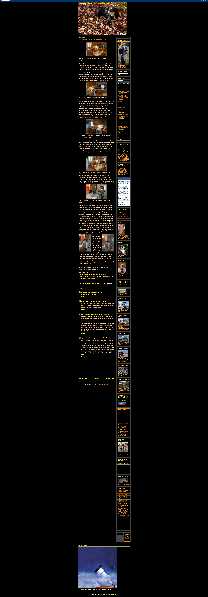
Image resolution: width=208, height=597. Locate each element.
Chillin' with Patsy (122, 101)
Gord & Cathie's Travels (123, 120)
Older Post (110, 379)
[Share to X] (109, 283)
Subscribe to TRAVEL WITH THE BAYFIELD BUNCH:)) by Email (127, 537)
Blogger (114, 594)
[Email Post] (104, 283)
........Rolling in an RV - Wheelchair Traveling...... (124, 96)
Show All (128, 140)
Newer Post (83, 379)
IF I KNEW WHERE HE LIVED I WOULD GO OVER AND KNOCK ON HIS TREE (123, 521)
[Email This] (107, 283)
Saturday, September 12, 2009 (93, 292)
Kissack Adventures (123, 126)
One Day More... (122, 137)
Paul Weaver (85, 301)
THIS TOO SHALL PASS (123, 503)
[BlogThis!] (108, 283)
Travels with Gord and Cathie (123, 115)
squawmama (85, 338)
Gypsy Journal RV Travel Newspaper (122, 86)
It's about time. (122, 131)
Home (97, 379)
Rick (82, 292)
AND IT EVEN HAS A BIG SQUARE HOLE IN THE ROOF (123, 497)
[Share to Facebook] (110, 283)
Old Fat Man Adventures (124, 91)
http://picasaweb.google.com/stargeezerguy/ (92, 274)
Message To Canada (122, 138)
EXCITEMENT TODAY (123, 92)
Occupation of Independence (122, 108)
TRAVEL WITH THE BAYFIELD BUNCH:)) (93, 4)
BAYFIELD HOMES (121, 429)
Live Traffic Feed (123, 179)
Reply (83, 296)
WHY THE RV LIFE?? (122, 214)
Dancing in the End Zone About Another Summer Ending (123, 110)
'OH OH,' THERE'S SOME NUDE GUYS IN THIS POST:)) (123, 491)
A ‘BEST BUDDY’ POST (122, 494)
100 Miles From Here (123, 87)
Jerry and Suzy (85, 314)
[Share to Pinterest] (111, 283)
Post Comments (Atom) (101, 384)
